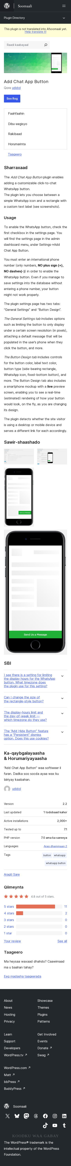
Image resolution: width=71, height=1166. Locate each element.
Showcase (45, 1001)
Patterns (43, 1021)
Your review (12, 941)
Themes (43, 1007)
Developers (12, 1048)
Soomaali (19, 1106)
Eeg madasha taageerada (22, 976)
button (47, 855)
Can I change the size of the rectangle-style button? (24, 699)
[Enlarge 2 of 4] (62, 454)
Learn (8, 1034)
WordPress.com (17, 1068)
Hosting (9, 1014)
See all (62, 941)
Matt (9, 1075)
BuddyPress (14, 1089)
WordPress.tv (15, 1055)
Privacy (9, 1021)
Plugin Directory (14, 17)
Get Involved (46, 1034)
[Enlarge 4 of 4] (62, 535)
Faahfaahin (16, 113)
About (8, 1001)
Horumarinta (17, 144)
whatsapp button (55, 863)
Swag (43, 1055)
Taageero (15, 154)
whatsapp (59, 855)
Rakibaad (15, 134)
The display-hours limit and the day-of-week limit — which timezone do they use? (25, 716)
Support (9, 1041)
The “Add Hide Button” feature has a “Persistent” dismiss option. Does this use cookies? (26, 734)
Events (42, 1041)
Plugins (42, 1014)
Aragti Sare (12, 874)
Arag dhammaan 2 (55, 846)
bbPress (12, 1082)
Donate (44, 1048)
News (8, 1007)
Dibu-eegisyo (17, 124)
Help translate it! (35, 31)
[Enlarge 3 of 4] (29, 473)
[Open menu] (64, 6)
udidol (16, 88)
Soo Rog (12, 98)
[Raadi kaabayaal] (46, 45)
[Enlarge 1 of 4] (29, 454)
